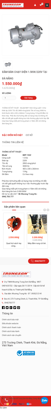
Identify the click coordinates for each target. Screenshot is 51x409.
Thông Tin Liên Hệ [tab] (13, 142)
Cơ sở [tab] (29, 135)
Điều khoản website (10, 323)
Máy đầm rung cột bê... (37, 243)
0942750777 (40, 261)
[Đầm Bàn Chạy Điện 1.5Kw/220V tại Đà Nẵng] (25, 35)
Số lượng (6, 93)
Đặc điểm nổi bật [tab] (12, 135)
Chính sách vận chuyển (11, 335)
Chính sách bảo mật (10, 320)
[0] (40, 5)
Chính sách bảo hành (10, 331)
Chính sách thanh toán (11, 327)
